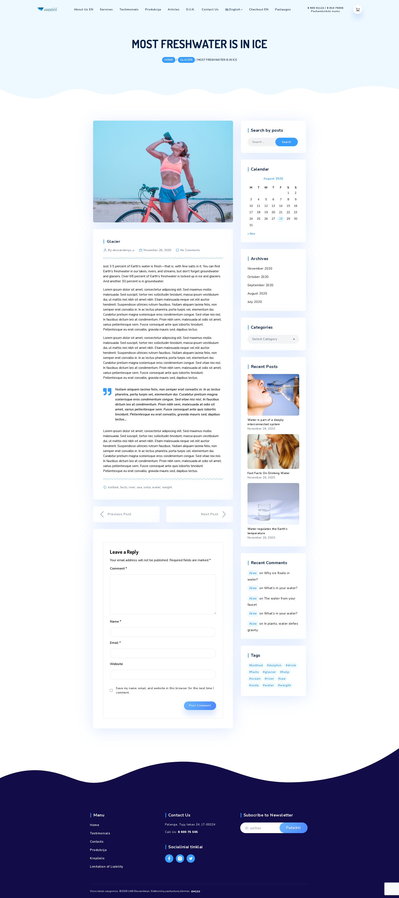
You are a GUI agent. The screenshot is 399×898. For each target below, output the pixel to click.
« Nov (251, 234)
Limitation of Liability (106, 867)
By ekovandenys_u (121, 250)
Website (116, 664)
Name (115, 621)
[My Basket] (357, 9)
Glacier (113, 241)
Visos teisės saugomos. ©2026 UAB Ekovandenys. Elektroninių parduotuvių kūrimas (140, 891)
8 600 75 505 (188, 832)
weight (167, 487)
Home (94, 825)
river (132, 487)
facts (123, 487)
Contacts (96, 842)
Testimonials (100, 833)
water (156, 487)
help (285, 672)
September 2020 (260, 285)
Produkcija (98, 850)
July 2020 (255, 302)
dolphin (275, 665)
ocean (256, 679)
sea (139, 487)
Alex (253, 573)
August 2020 (257, 293)
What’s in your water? (281, 588)
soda (147, 487)
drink (292, 665)
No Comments (190, 250)
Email (115, 642)
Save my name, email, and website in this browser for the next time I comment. (165, 690)
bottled (113, 487)
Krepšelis (97, 858)
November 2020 (260, 268)
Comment (118, 568)
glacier (270, 672)
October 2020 (258, 277)
